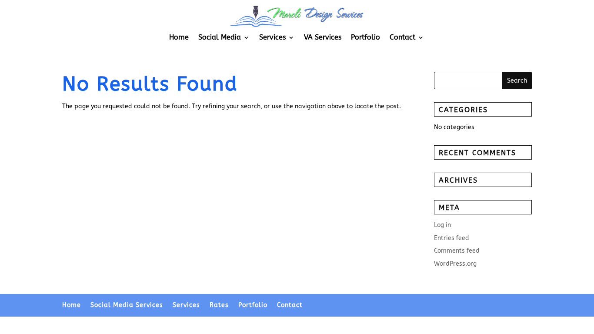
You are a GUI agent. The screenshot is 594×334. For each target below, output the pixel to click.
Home (179, 37)
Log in (442, 225)
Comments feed (457, 250)
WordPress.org (455, 263)
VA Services (322, 37)
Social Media (219, 37)
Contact (402, 37)
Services (272, 37)
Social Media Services (126, 305)
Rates (219, 305)
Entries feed (451, 238)
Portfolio (365, 37)
